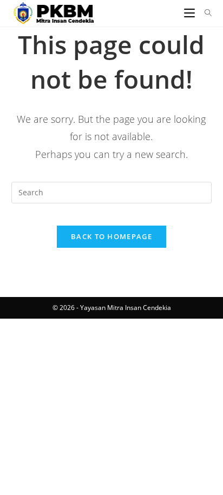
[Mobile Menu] (190, 13)
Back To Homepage (111, 236)
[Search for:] (204, 13)
